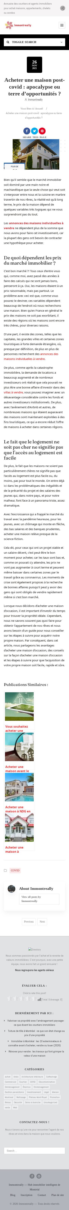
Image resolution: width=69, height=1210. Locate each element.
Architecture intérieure (32, 1076)
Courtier (23, 1082)
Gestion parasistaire (14, 1092)
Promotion (55, 1097)
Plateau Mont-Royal (38, 1097)
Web (15, 1107)
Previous (29, 921)
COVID (15, 870)
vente (7, 1107)
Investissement (34, 1092)
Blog (12, 1195)
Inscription (26, 1195)
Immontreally (35, 99)
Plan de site (57, 1195)
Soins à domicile (32, 1102)
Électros (26, 1087)
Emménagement (41, 1087)
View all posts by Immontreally (31, 899)
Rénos (8, 1102)
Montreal (9, 1097)
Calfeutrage (51, 1076)
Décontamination (47, 1082)
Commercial (10, 1082)
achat (7, 1076)
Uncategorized (50, 1102)
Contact (42, 1195)
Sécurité (18, 1102)
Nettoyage (21, 1097)
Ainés (16, 1076)
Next (42, 921)
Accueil (39, 108)
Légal (46, 1092)
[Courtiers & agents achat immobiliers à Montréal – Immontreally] (18, 25)
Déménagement (12, 1087)
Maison (55, 1092)
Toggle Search (23, 42)
